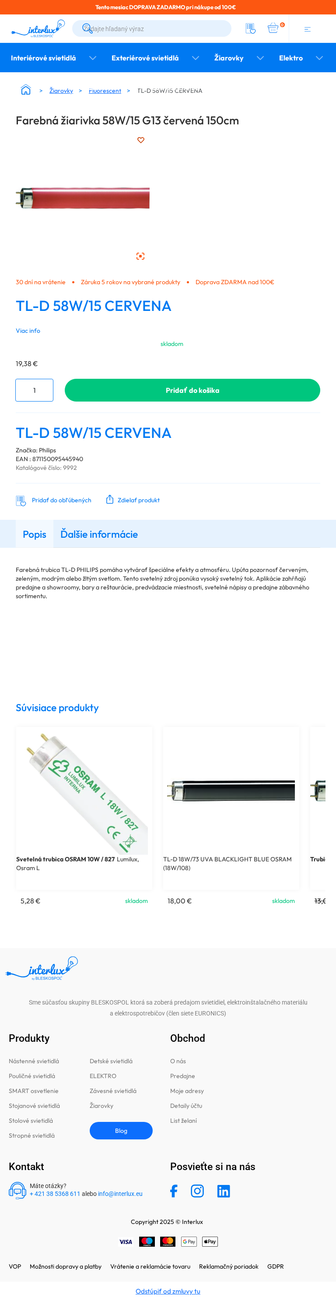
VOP (15, 1266)
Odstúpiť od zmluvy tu (168, 1291)
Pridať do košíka (193, 390)
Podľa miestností (111, 87)
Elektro (291, 57)
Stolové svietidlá (31, 1121)
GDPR (275, 1266)
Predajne (182, 1076)
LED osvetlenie (175, 87)
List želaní (183, 1121)
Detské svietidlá (111, 1061)
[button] (131, 499)
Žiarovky (229, 57)
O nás (178, 1061)
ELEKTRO (103, 1076)
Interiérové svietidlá (43, 57)
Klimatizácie (232, 87)
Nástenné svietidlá (34, 1061)
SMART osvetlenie (34, 1091)
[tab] (34, 533)
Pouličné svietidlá (32, 1076)
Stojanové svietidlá (34, 1106)
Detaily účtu (186, 1106)
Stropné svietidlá (32, 1135)
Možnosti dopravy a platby (66, 1266)
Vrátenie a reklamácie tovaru (150, 1266)
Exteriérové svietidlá (145, 57)
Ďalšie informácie (99, 534)
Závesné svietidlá (113, 1091)
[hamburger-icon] (307, 28)
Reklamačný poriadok (229, 1266)
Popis (34, 534)
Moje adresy (187, 1091)
